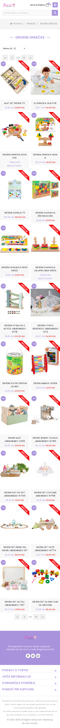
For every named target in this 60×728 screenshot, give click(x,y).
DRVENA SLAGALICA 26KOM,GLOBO (45, 214)
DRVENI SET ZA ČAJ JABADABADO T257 (15, 603)
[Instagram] (33, 656)
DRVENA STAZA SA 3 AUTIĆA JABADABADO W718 (14, 328)
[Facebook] (28, 656)
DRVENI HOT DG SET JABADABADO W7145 (14, 494)
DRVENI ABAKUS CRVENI (45, 383)
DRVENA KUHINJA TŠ (15, 212)
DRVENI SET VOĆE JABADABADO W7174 (45, 549)
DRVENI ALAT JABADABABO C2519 (14, 439)
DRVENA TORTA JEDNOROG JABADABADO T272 (45, 328)
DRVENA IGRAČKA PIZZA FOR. (15, 156)
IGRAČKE (31, 23)
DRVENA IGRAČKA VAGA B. (45, 156)
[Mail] (38, 656)
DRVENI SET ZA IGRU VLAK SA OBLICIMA (45, 603)
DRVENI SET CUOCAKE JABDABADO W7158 (45, 494)
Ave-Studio (31, 723)
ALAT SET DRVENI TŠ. (14, 103)
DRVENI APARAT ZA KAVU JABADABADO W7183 (45, 439)
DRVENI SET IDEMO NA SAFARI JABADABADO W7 (15, 549)
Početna (17, 23)
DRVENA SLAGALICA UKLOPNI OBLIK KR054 (45, 269)
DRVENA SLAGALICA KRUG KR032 (15, 269)
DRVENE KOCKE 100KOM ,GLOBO (14, 385)
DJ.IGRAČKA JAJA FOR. (45, 103)
